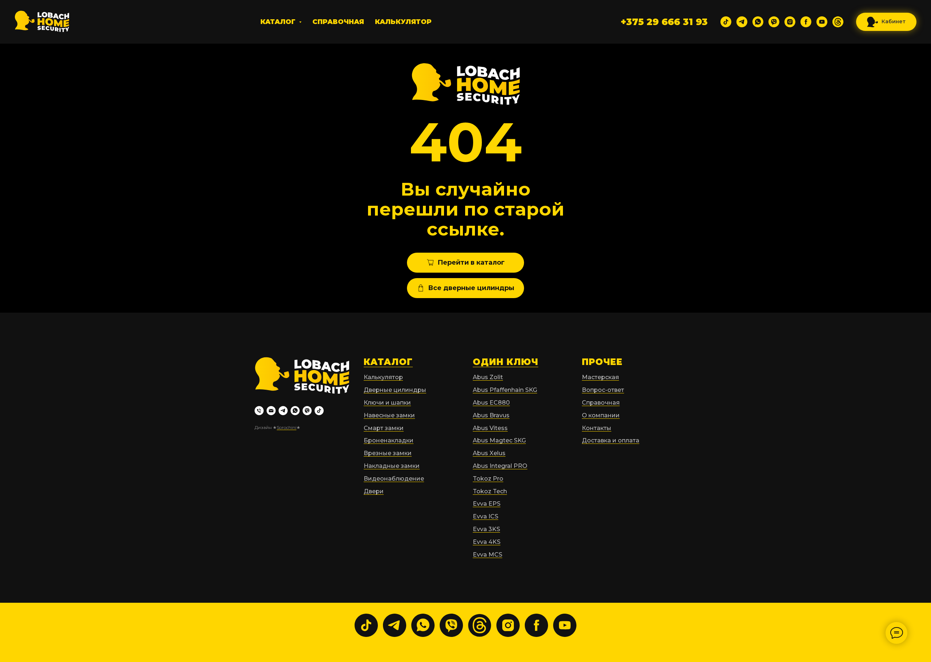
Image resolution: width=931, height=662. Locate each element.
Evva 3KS (486, 529)
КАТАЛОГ (388, 362)
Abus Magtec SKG (499, 440)
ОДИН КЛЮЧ (505, 362)
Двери (374, 491)
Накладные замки (392, 465)
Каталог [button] (278, 22)
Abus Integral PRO (500, 465)
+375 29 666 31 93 (664, 21)
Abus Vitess (490, 428)
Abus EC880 (491, 402)
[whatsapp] (757, 21)
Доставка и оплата (610, 440)
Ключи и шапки (387, 402)
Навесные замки (389, 415)
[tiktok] (725, 21)
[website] (837, 21)
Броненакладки (388, 440)
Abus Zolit (488, 377)
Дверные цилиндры (395, 389)
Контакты (596, 428)
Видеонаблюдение (394, 478)
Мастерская (600, 377)
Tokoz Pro (488, 478)
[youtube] (821, 21)
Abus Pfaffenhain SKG (505, 389)
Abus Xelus (489, 453)
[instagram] (789, 21)
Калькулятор (403, 22)
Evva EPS (486, 503)
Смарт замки (384, 428)
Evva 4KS (486, 541)
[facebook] (805, 21)
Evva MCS (487, 554)
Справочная (338, 22)
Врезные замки (388, 453)
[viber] (773, 21)
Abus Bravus (491, 415)
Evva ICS (485, 516)
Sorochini (286, 427)
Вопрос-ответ (603, 389)
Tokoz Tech (490, 491)
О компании (601, 415)
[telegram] (741, 21)
